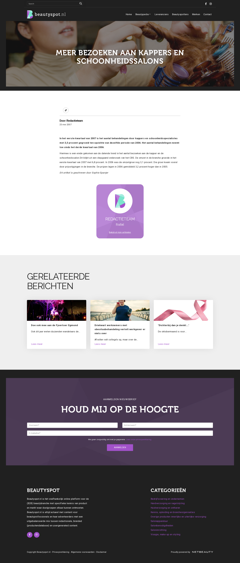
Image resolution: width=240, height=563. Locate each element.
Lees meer (37, 344)
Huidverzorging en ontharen (165, 507)
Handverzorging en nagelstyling (168, 503)
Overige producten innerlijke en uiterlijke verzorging (178, 516)
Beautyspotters (180, 14)
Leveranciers (162, 14)
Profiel (120, 224)
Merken (196, 14)
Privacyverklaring (60, 552)
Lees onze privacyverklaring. (139, 439)
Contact (207, 14)
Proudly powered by (181, 552)
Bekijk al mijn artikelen (120, 232)
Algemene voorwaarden (83, 552)
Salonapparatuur (159, 521)
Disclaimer (101, 552)
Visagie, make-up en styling (166, 534)
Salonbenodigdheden (162, 525)
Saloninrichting (159, 530)
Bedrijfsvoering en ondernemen (167, 499)
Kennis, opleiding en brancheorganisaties (173, 512)
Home (129, 14)
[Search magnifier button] (81, 3)
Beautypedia (142, 14)
